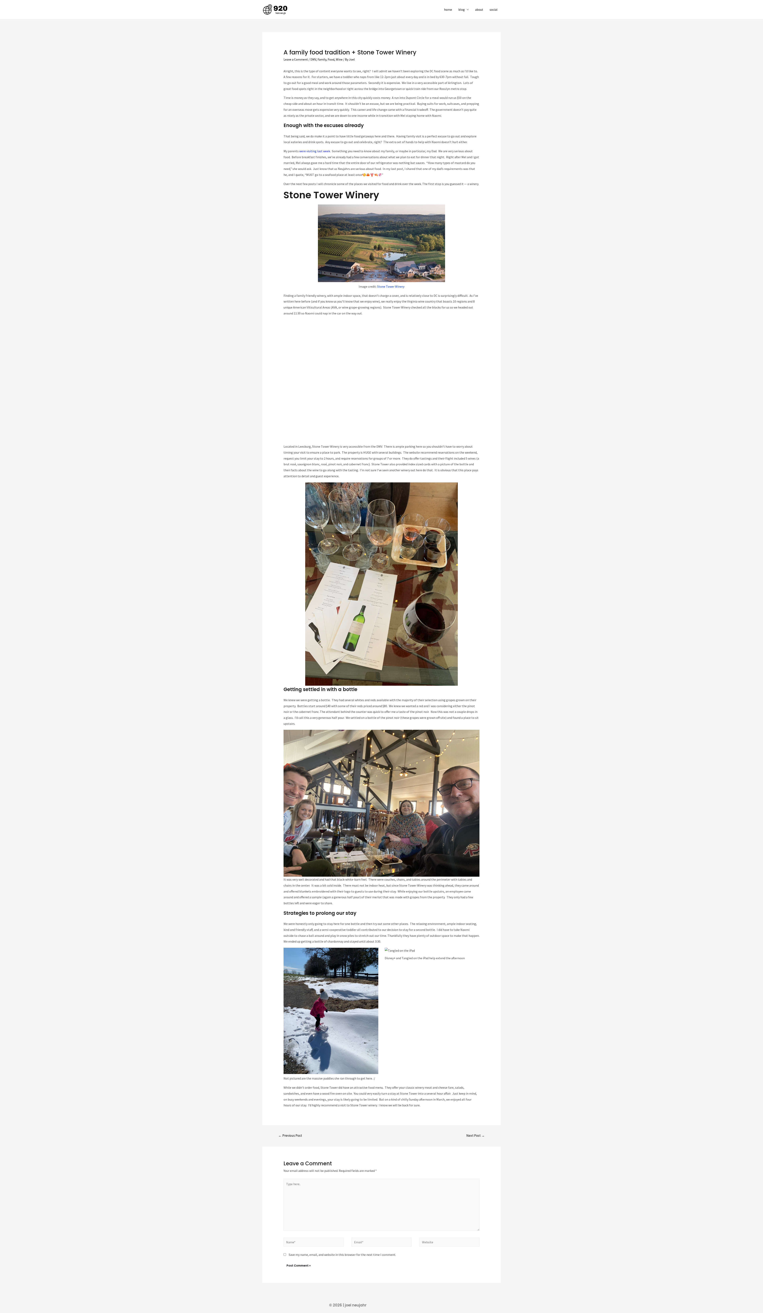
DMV (313, 59)
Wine (339, 59)
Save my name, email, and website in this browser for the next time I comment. (342, 1255)
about (479, 10)
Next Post (475, 1135)
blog (461, 10)
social (494, 10)
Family (322, 59)
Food (331, 59)
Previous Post (290, 1135)
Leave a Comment (296, 59)
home (448, 10)
